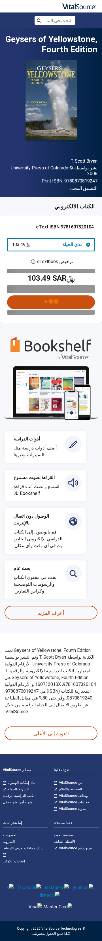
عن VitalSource (70, 783)
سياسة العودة (63, 835)
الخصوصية (10, 835)
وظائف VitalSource (73, 796)
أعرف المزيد (51, 613)
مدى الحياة (47, 244)
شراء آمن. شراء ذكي (17, 802)
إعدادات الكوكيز (14, 861)
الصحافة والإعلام (70, 789)
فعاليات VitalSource (73, 802)
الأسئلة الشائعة (64, 842)
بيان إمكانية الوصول (21, 783)
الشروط (9, 842)
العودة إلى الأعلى (51, 733)
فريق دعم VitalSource (75, 848)
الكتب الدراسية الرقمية (19, 796)
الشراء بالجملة (18, 789)
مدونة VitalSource (72, 809)
